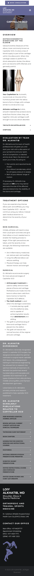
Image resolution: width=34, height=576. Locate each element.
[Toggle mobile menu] (30, 10)
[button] (17, 125)
